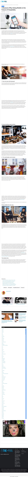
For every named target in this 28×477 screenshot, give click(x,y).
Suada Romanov (3, 11)
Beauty (3, 349)
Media (2, 396)
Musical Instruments (4, 406)
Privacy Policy (23, 450)
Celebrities (3, 370)
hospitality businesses (17, 287)
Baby (2, 381)
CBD (2, 350)
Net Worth (3, 360)
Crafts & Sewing (4, 410)
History (3, 417)
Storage (3, 409)
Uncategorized (3, 362)
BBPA (11, 33)
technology (3, 359)
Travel (2, 335)
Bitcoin (2, 405)
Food (2, 347)
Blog (2, 357)
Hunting (3, 408)
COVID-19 (5, 287)
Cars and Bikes (3, 361)
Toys (2, 374)
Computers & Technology (5, 345)
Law (2, 346)
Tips (2, 348)
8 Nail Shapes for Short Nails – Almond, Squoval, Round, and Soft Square (17, 466)
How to (3, 382)
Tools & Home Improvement (5, 373)
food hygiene (10, 287)
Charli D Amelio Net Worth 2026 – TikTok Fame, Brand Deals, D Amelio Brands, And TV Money (22, 317)
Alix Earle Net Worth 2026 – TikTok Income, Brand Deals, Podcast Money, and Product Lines (7, 321)
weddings (12, 102)
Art (2, 369)
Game (2, 337)
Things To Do (3, 394)
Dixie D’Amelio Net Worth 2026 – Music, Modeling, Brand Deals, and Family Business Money (22, 314)
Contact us (23, 453)
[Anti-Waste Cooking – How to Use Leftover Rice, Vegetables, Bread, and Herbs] (16, 321)
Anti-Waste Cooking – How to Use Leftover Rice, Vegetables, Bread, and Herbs (22, 321)
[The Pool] (4, 1)
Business (3, 6)
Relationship (3, 358)
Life (2, 333)
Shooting (3, 407)
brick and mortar (22, 199)
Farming (3, 418)
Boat (2, 397)
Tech (2, 334)
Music (2, 371)
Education (3, 336)
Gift (2, 384)
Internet (3, 385)
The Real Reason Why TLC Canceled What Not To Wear (13, 425)
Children (3, 372)
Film (2, 395)
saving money (12, 46)
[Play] (20, 422)
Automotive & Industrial (4, 383)
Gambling (3, 338)
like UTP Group (23, 252)
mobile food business (13, 176)
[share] (23, 425)
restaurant (22, 287)
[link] (4, 425)
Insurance (3, 393)
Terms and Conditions (12, 476)
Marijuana (3, 386)
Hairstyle (3, 398)
